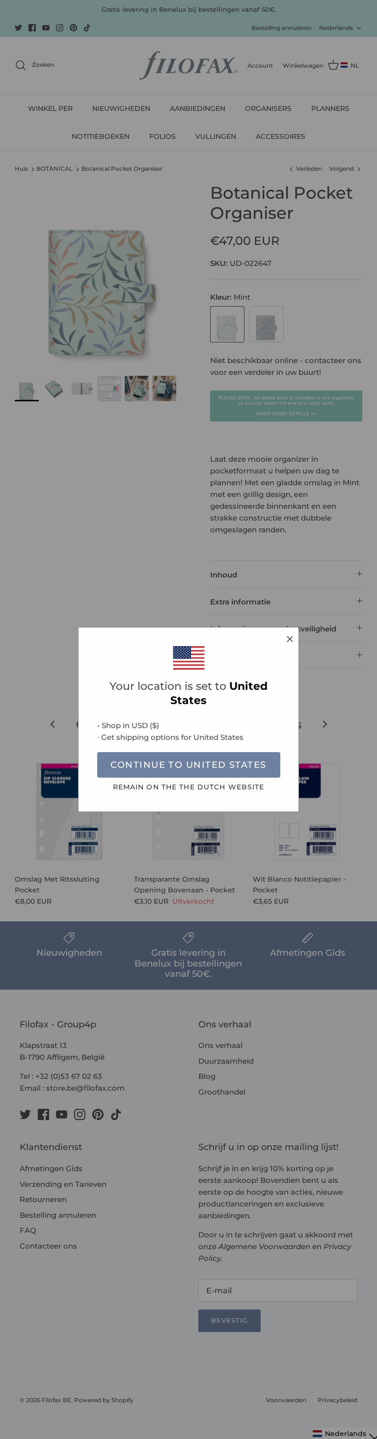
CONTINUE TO (188, 764)
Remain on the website (189, 787)
